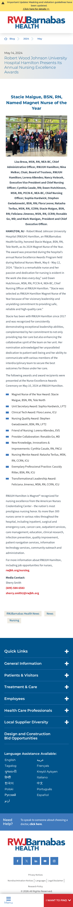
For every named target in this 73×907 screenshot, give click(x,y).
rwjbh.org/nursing (17, 570)
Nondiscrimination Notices (20, 880)
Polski (9, 789)
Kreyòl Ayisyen (47, 771)
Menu (8, 902)
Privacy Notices (35, 874)
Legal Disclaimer (55, 880)
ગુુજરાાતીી (11, 771)
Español (43, 795)
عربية (40, 760)
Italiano (42, 777)
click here (36, 824)
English (10, 760)
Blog (12, 38)
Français (43, 766)
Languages (40, 880)
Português (44, 789)
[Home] (36, 22)
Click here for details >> (36, 8)
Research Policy (35, 886)
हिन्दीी (8, 777)
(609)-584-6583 (15, 588)
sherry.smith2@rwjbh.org (22, 593)
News (50, 614)
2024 (26, 38)
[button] (58, 900)
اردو (7, 801)
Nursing (14, 620)
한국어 (9, 783)
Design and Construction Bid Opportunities (27, 736)
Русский (10, 795)
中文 (40, 783)
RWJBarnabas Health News (23, 614)
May (39, 38)
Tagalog (10, 766)
